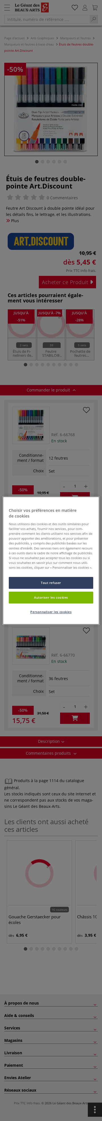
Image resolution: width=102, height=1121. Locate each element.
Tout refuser (51, 583)
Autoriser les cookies (51, 597)
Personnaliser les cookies (50, 612)
